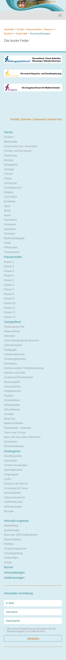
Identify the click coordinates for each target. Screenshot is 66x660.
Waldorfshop (11, 525)
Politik (7, 243)
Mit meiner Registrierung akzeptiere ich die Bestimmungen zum (31, 630)
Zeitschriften (11, 557)
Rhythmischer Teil (14, 326)
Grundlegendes (13, 456)
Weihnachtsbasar (14, 446)
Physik (8, 178)
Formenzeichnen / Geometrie (20, 146)
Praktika (8, 395)
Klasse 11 (9, 307)
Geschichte (10, 183)
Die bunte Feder (16, 41)
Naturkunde (10, 155)
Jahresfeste (10, 460)
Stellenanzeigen (14, 577)
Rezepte (9, 511)
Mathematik (10, 141)
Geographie (10, 164)
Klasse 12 (9, 312)
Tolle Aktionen (12, 409)
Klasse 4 (48, 29)
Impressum (39, 119)
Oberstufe (9, 336)
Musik (7, 210)
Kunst (7, 215)
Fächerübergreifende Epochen (21, 340)
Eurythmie (10, 201)
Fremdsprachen (13, 187)
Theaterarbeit (11, 252)
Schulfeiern (10, 363)
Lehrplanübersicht (14, 354)
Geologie (9, 169)
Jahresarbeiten (12, 386)
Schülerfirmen (12, 400)
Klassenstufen (34, 29)
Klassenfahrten (12, 539)
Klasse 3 (9, 271)
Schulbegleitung (13, 553)
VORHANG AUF (13, 502)
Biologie (8, 160)
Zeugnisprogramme (15, 548)
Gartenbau (10, 229)
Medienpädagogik (14, 238)
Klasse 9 (9, 298)
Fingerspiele (11, 474)
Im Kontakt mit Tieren (16, 488)
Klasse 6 (9, 284)
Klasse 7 (9, 289)
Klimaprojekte (12, 405)
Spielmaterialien (13, 469)
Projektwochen (12, 391)
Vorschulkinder (12, 492)
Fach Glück (10, 196)
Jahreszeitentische (14, 497)
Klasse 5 (9, 280)
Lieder (7, 479)
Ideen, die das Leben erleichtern (22, 437)
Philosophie (11, 247)
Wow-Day (9, 418)
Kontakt (15, 119)
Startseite (9, 29)
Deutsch (8, 33)
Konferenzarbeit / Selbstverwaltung (24, 368)
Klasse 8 (9, 294)
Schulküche (10, 441)
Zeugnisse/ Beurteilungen (18, 377)
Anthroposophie (13, 345)
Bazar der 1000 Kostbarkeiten (21, 534)
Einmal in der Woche (16, 483)
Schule (20, 29)
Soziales (9, 414)
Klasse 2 (9, 266)
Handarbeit (10, 219)
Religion (9, 192)
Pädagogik (10, 349)
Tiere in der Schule (14, 432)
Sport (7, 206)
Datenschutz (55, 119)
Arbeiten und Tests (14, 372)
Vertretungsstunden (15, 359)
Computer (9, 233)
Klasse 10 (9, 303)
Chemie (8, 173)
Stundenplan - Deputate (17, 428)
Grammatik (21, 33)
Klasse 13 (9, 317)
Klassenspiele (12, 382)
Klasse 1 (9, 261)
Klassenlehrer (12, 331)
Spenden (26, 119)
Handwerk (10, 224)
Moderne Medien (13, 423)
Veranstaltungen (14, 572)
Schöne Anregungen (15, 465)
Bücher (8, 567)
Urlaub (8, 562)
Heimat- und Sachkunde (18, 150)
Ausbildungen (12, 530)
